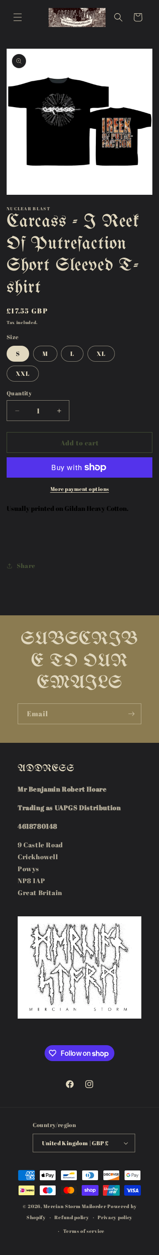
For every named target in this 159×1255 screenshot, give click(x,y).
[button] (17, 17)
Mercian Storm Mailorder (74, 1206)
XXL (23, 373)
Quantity (19, 393)
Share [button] (26, 565)
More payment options (79, 488)
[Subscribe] (131, 713)
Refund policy (71, 1217)
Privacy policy (115, 1217)
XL (101, 353)
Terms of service (84, 1231)
